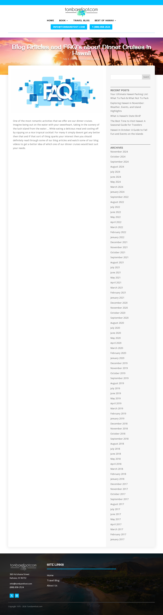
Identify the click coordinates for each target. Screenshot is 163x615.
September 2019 (119, 378)
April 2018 (115, 463)
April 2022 (115, 222)
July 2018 (115, 448)
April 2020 (115, 342)
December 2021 (118, 242)
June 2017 (115, 514)
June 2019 (115, 393)
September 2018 (119, 438)
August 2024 (117, 166)
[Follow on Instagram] (17, 596)
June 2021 (115, 272)
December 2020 (118, 302)
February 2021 (118, 292)
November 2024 (119, 151)
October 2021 (117, 252)
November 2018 (119, 428)
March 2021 (116, 287)
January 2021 (117, 297)
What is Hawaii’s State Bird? (125, 115)
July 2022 (115, 206)
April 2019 (115, 403)
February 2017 (118, 534)
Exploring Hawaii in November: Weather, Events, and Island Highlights (127, 107)
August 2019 (117, 383)
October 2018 (117, 433)
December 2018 (118, 423)
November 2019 (119, 368)
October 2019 (117, 373)
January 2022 (117, 237)
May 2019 (115, 398)
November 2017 (119, 488)
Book (62, 21)
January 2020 (117, 358)
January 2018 (117, 478)
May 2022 (115, 217)
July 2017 (115, 509)
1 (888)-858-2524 (101, 26)
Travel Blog (81, 21)
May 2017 (115, 519)
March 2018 (116, 468)
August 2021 (117, 262)
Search (146, 77)
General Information (89, 59)
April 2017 (115, 524)
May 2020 (115, 337)
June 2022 (115, 212)
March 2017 (116, 529)
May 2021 (115, 277)
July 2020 (115, 327)
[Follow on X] (12, 596)
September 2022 (119, 196)
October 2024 (117, 156)
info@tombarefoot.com (69, 26)
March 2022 (116, 227)
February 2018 (118, 473)
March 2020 (116, 348)
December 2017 (118, 484)
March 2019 (116, 408)
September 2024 (119, 161)
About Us (52, 585)
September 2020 (119, 317)
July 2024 (115, 171)
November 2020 (119, 307)
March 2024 (116, 186)
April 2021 (115, 282)
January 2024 (117, 191)
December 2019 (118, 363)
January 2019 (117, 418)
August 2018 (117, 443)
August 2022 (117, 202)
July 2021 (115, 267)
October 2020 (117, 312)
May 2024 (115, 181)
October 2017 (117, 494)
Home (50, 21)
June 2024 (115, 176)
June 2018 (115, 453)
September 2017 (119, 499)
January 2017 (117, 539)
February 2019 (118, 413)
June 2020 (115, 332)
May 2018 (115, 458)
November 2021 (119, 247)
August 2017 (117, 504)
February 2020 (118, 352)
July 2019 (115, 388)
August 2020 (117, 322)
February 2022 (118, 232)
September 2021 (119, 257)
